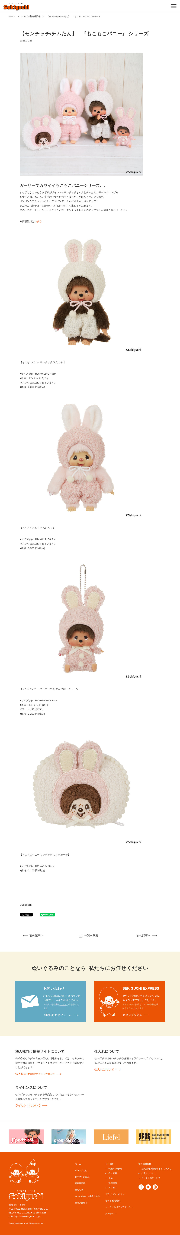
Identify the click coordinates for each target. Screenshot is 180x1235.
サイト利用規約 (112, 1200)
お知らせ (79, 1190)
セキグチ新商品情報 (30, 16)
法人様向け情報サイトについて (35, 1073)
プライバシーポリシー (116, 1194)
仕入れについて (104, 1069)
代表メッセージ (115, 1168)
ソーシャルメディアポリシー (119, 1207)
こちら (63, 1004)
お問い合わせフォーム (57, 1014)
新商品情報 (80, 1183)
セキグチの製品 (82, 1177)
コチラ (38, 221)
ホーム (12, 16)
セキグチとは (81, 1170)
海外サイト (110, 1213)
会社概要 (112, 1173)
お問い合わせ (81, 1203)
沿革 (110, 1178)
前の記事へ (36, 935)
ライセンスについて (28, 1105)
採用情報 (112, 1183)
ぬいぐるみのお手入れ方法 (87, 1196)
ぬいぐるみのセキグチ (16, 7)
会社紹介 (109, 1164)
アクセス (112, 1187)
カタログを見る (132, 1014)
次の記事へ (144, 935)
